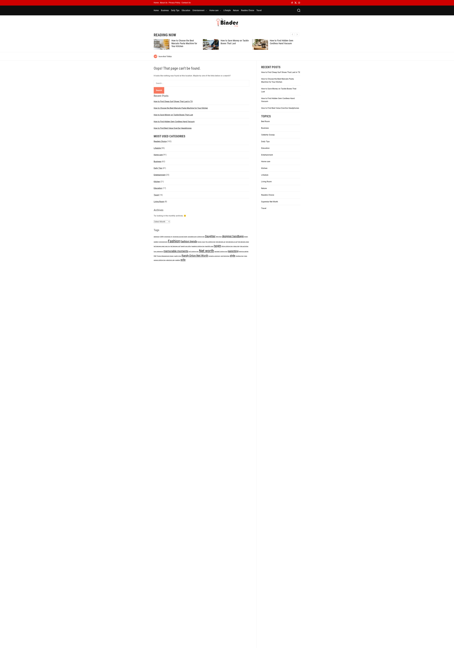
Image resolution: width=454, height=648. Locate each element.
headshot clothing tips (198, 246)
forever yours (201, 242)
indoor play (236, 246)
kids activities (244, 246)
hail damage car (220, 242)
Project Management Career (165, 256)
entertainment (163, 242)
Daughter (210, 236)
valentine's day (170, 260)
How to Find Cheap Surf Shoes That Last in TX (173, 101)
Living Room (159, 201)
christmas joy (168, 236)
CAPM (162, 236)
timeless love (240, 256)
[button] (297, 34)
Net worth (206, 251)
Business (165, 10)
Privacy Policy (174, 3)
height (217, 245)
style (232, 255)
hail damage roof (175, 246)
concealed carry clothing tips (196, 236)
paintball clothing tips (220, 251)
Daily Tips (175, 10)
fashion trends (189, 241)
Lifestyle (227, 10)
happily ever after (186, 246)
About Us (163, 3)
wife (183, 259)
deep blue (219, 236)
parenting (233, 251)
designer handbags (233, 236)
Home (156, 3)
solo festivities (225, 256)
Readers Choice (247, 10)
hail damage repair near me (162, 246)
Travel (259, 10)
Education (186, 10)
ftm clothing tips (210, 242)
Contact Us (186, 3)
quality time (177, 256)
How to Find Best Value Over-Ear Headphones (283, 42)
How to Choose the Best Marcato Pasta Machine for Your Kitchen (181, 108)
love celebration (158, 251)
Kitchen (157, 181)
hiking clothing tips (227, 246)
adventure (156, 236)
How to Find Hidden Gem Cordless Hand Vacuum (232, 42)
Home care (213, 10)
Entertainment (198, 10)
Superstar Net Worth (269, 202)
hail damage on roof (232, 242)
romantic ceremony (214, 256)
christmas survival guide (180, 236)
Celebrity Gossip (268, 135)
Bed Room (265, 121)
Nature (236, 10)
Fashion (174, 241)
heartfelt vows (209, 246)
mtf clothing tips (194, 251)
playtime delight (243, 251)
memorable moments (176, 251)
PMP (155, 256)
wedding (177, 260)
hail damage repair (243, 242)
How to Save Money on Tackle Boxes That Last (185, 42)
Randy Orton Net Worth (195, 255)
